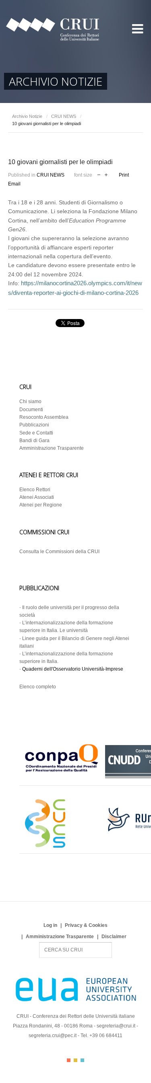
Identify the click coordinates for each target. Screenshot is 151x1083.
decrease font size (99, 174)
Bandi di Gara (34, 440)
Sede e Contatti (36, 433)
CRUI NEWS (63, 116)
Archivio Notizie (27, 116)
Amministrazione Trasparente (51, 448)
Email (14, 184)
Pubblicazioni (34, 425)
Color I (68, 1060)
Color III (82, 1060)
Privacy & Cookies (86, 925)
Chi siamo (30, 401)
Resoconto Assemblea (43, 417)
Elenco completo (37, 687)
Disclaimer (113, 936)
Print (124, 175)
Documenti (31, 409)
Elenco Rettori (34, 489)
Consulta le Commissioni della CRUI (59, 551)
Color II (75, 1060)
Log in (50, 925)
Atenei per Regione (40, 505)
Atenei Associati (36, 497)
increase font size (106, 174)
